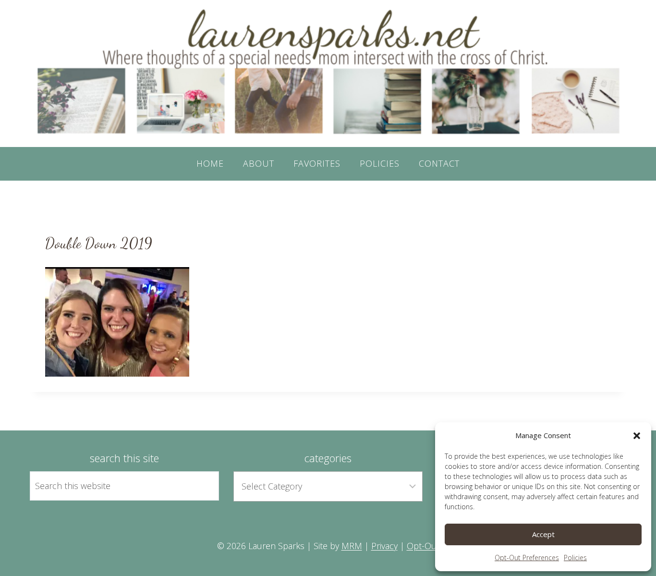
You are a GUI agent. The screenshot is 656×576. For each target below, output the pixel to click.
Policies (575, 557)
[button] (637, 436)
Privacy (384, 545)
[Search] (200, 486)
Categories (328, 458)
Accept (543, 534)
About (258, 163)
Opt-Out (423, 545)
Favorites (316, 163)
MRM (351, 545)
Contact (439, 163)
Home (210, 163)
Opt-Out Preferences (527, 557)
